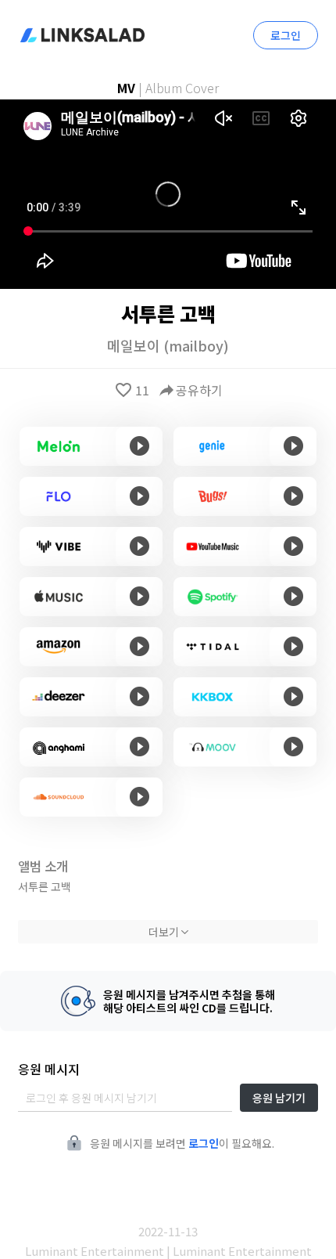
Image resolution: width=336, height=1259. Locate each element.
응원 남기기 (279, 1098)
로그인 (285, 35)
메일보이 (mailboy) (168, 345)
